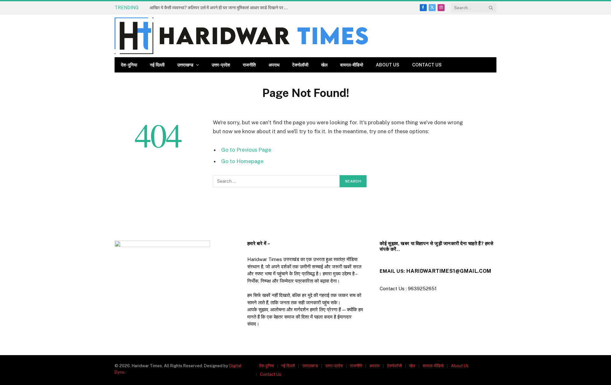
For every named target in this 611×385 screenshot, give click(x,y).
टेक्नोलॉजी (300, 64)
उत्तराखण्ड (185, 64)
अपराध (274, 64)
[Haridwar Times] (241, 35)
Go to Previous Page (246, 150)
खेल (324, 64)
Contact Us (427, 64)
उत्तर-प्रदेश (221, 64)
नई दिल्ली (157, 64)
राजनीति (249, 64)
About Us (387, 64)
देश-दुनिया (129, 64)
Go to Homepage (242, 161)
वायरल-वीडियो (351, 64)
